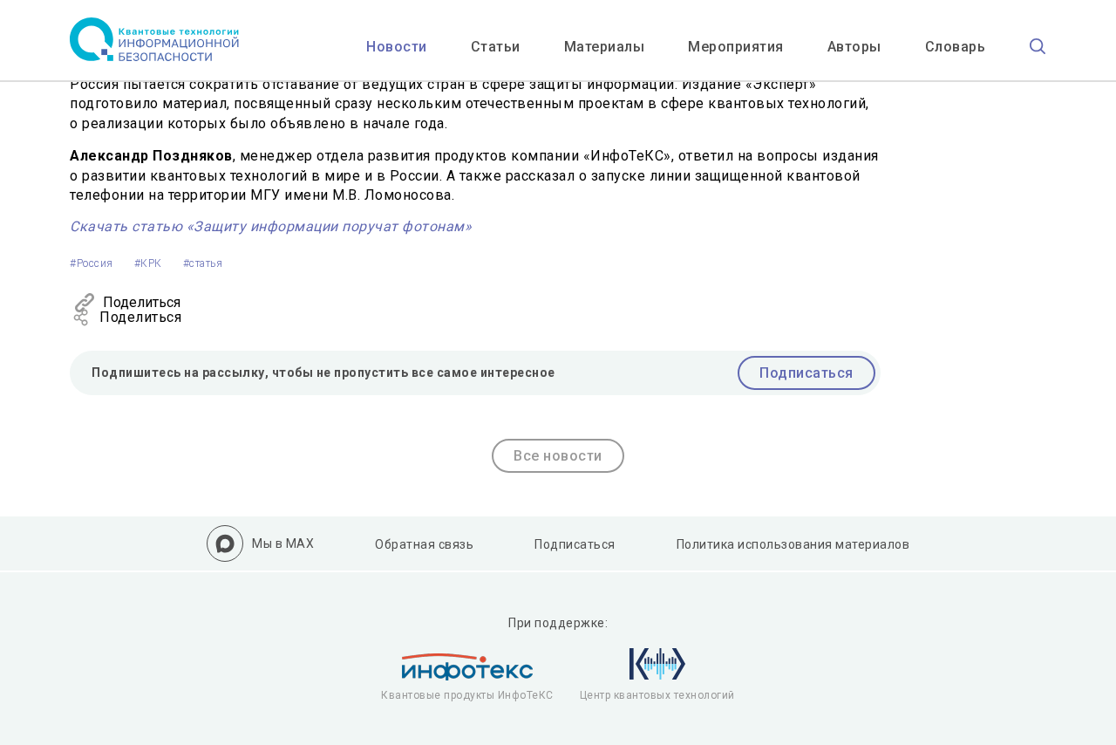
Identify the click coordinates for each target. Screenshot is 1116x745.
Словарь (955, 46)
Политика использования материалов (793, 544)
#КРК (148, 263)
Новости (396, 46)
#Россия (91, 263)
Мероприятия (736, 46)
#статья (203, 263)
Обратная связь (424, 544)
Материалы (604, 46)
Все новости (558, 456)
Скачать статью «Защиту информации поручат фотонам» (271, 226)
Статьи (496, 46)
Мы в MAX (283, 543)
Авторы (854, 46)
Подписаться (806, 373)
